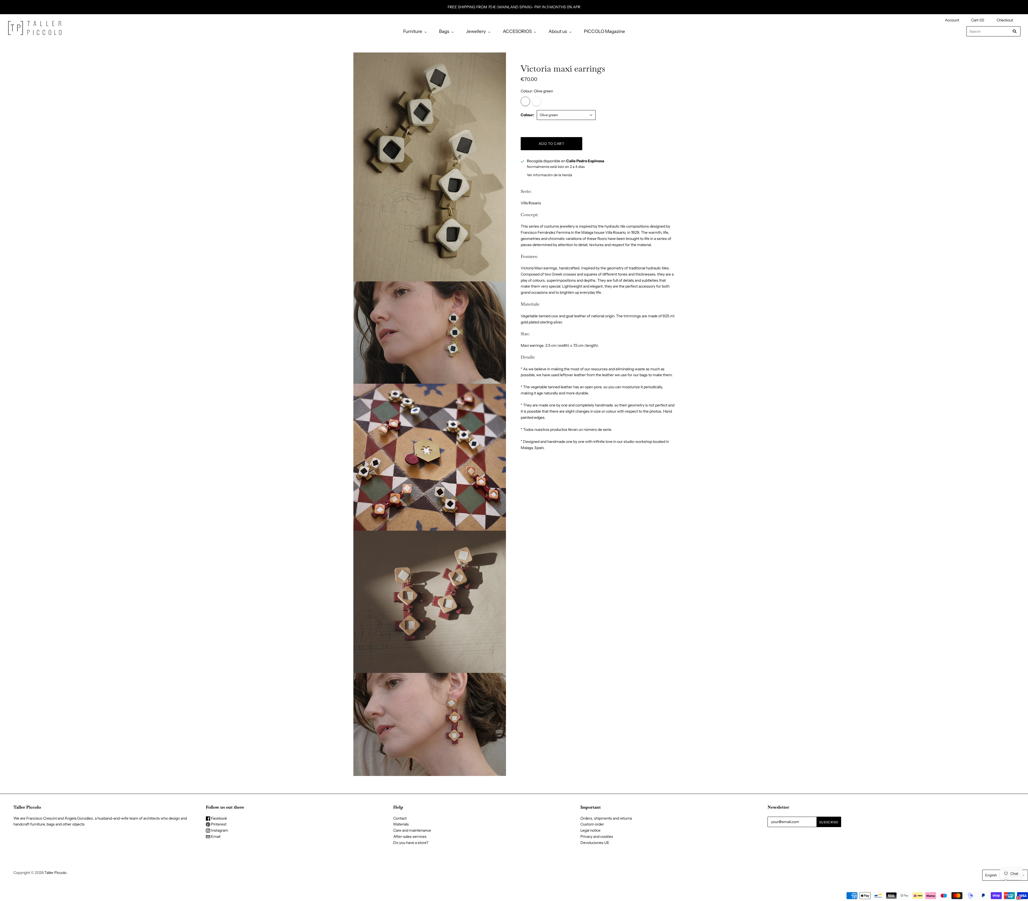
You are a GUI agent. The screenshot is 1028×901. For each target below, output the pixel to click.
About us (558, 31)
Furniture (412, 31)
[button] (1021, 898)
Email (215, 836)
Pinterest (218, 824)
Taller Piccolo (55, 872)
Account (952, 20)
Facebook (218, 818)
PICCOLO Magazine (604, 31)
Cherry (536, 101)
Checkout (1005, 20)
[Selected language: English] (1021, 898)
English (991, 875)
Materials (401, 824)
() (977, 20)
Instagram (219, 830)
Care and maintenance (412, 830)
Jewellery (476, 31)
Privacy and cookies (596, 836)
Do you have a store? (410, 842)
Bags (444, 31)
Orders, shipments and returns (606, 818)
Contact (400, 818)
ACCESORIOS (517, 31)
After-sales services (409, 836)
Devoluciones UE (594, 842)
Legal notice (590, 830)
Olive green (525, 101)
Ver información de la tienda (549, 175)
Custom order (592, 824)
